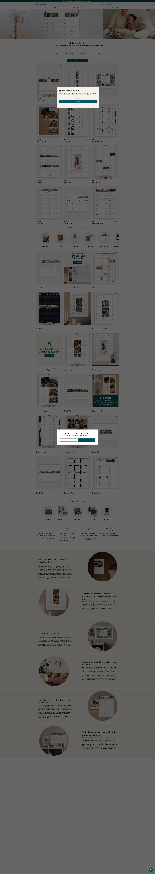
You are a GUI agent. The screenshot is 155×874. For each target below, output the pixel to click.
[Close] (95, 431)
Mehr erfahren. (77, 95)
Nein (86, 440)
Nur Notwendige (77, 104)
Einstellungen (78, 98)
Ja (68, 440)
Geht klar (78, 101)
